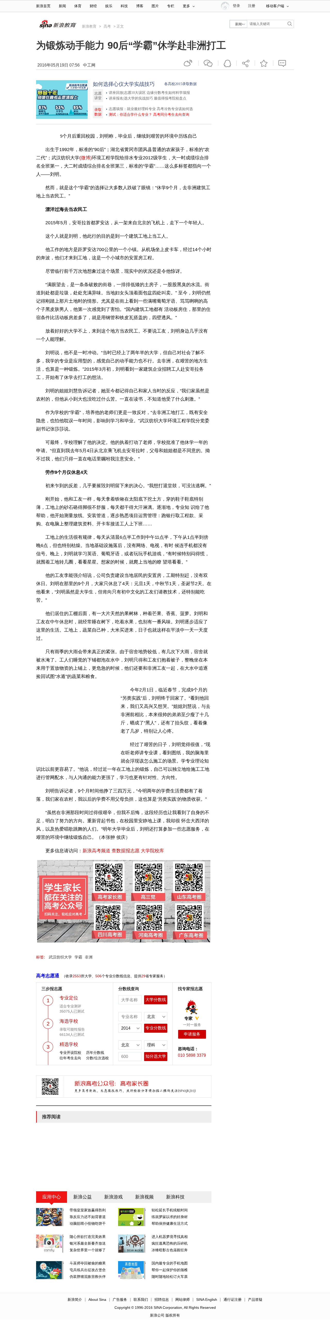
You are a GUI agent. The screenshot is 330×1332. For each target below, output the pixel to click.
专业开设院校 (70, 1052)
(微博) (85, 157)
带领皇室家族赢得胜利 (88, 1210)
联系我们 (141, 1299)
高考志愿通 (47, 975)
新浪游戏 (113, 1196)
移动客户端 (275, 6)
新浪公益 (82, 1196)
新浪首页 (43, 6)
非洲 (89, 957)
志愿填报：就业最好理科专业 (132, 109)
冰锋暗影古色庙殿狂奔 (170, 1250)
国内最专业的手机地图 (170, 1263)
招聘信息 (161, 1299)
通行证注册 (233, 1299)
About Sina (97, 1299)
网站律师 (182, 1299)
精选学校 (69, 1044)
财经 (93, 6)
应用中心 (51, 1196)
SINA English (206, 1299)
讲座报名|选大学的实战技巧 (131, 98)
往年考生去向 (70, 1058)
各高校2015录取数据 (180, 84)
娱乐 (108, 6)
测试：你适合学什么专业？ (130, 115)
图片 (155, 6)
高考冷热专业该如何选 (175, 109)
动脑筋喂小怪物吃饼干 (88, 1223)
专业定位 (69, 997)
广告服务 (120, 1299)
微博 (188, 63)
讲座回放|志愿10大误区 (127, 93)
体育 (77, 6)
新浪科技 (175, 1196)
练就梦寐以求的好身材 (170, 1217)
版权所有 (173, 1315)
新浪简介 (75, 1299)
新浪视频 (144, 1196)
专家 (188, 1018)
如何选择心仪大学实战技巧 (124, 84)
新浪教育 (89, 26)
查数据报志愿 (125, 850)
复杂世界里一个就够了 (88, 1250)
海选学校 (69, 1021)
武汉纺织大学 (60, 957)
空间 (227, 63)
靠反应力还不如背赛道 (88, 1217)
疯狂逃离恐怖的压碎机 (170, 1243)
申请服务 (192, 1034)
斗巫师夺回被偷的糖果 (88, 1263)
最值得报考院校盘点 (170, 98)
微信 (208, 63)
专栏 (170, 6)
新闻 (62, 6)
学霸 (78, 957)
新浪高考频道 (96, 850)
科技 (124, 6)
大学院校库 (152, 850)
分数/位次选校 (97, 1058)
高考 (107, 26)
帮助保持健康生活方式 (170, 1223)
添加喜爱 (264, 63)
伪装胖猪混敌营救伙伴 (88, 1277)
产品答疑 (255, 1299)
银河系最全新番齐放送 (88, 1243)
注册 (251, 6)
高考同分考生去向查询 (171, 115)
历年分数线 (95, 1052)
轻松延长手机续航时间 (170, 1210)
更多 (186, 6)
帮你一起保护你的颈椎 (170, 1270)
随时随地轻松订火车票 (170, 1277)
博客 (139, 6)
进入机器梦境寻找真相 (170, 1237)
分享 (246, 63)
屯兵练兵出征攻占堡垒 (88, 1270)
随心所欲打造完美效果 (88, 1237)
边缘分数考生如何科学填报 (168, 93)
